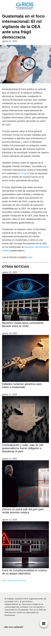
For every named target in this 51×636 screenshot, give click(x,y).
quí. (31, 257)
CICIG (21, 173)
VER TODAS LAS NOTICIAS (14, 581)
